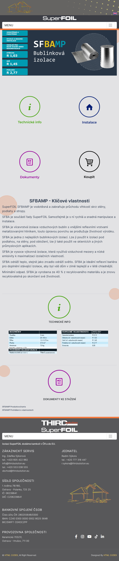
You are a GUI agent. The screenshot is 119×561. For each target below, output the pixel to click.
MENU (8, 25)
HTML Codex (11, 555)
